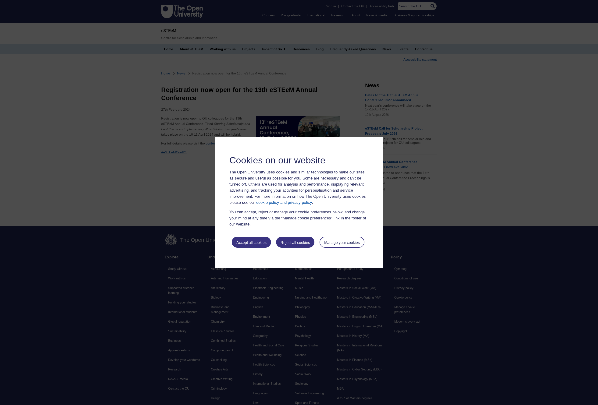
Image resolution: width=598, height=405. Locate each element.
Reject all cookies (295, 243)
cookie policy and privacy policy (284, 202)
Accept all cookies (251, 243)
